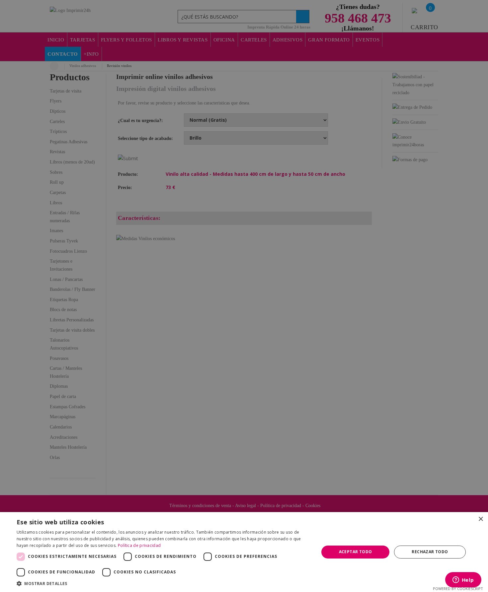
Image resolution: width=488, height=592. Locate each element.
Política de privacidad (139, 545)
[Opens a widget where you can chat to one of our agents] (463, 580)
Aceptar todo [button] (355, 552)
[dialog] (244, 296)
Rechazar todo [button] (430, 552)
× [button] (480, 519)
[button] (163, 583)
